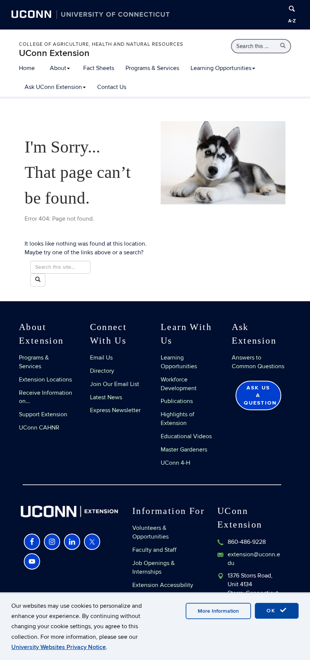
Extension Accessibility (162, 585)
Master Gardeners (184, 449)
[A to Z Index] (292, 21)
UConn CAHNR (39, 427)
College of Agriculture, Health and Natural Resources (101, 44)
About (58, 68)
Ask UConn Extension (53, 87)
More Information (218, 611)
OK (272, 610)
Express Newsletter (115, 410)
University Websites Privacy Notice (58, 647)
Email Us (101, 357)
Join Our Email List (114, 384)
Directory (102, 371)
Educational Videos (186, 436)
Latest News (106, 397)
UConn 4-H (175, 463)
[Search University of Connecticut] (292, 9)
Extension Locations (45, 379)
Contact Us (111, 87)
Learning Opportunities (221, 68)
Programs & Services (152, 68)
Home (27, 68)
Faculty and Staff (154, 550)
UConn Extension (54, 53)
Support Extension (43, 414)
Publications (177, 401)
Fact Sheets (98, 68)
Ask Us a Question (260, 395)
